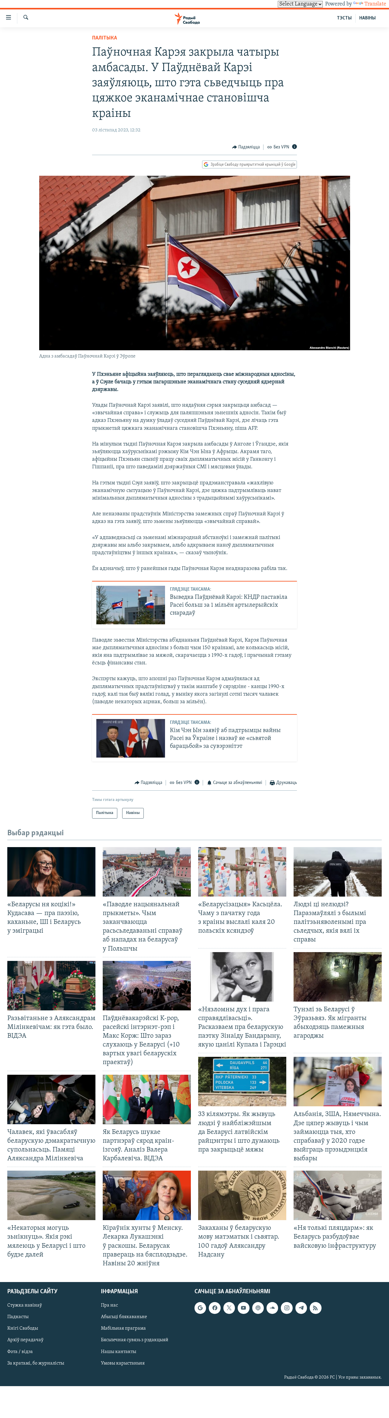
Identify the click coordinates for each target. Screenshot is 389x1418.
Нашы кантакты (118, 1351)
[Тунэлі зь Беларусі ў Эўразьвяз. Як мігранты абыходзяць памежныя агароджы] (338, 977)
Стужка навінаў (24, 1305)
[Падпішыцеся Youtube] (243, 1308)
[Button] (246, 147)
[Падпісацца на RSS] (315, 1308)
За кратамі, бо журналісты (35, 1363)
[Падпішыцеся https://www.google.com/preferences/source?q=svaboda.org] (200, 1308)
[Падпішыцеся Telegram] (301, 1308)
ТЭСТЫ (344, 18)
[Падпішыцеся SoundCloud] (272, 1308)
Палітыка (104, 38)
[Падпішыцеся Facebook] (214, 1308)
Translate (375, 4)
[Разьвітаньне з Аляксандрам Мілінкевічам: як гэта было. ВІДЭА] (51, 985)
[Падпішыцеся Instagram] (286, 1308)
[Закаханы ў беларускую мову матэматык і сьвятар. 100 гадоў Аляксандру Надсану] (242, 1195)
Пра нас (109, 1305)
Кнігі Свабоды (22, 1328)
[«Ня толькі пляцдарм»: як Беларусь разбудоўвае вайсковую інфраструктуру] (338, 1195)
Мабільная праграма (123, 1328)
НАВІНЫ (367, 18)
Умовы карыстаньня (123, 1363)
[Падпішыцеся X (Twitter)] (229, 1308)
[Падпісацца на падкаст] (258, 1308)
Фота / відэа (20, 1351)
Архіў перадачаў (25, 1340)
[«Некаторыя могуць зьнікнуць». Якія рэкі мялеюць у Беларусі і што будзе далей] (51, 1195)
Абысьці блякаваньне (124, 1317)
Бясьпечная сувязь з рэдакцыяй (134, 1340)
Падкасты (18, 1317)
